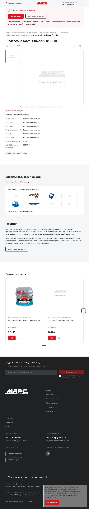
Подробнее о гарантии (16, 249)
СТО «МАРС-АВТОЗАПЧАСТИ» (27, 477)
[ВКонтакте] (72, 48)
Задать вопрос (13, 460)
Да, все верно (16, 16)
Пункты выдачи (52, 403)
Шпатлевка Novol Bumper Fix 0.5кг (61, 320)
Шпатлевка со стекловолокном (19, 317)
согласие (68, 376)
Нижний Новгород (22, 182)
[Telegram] (68, 48)
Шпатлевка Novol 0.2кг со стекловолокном (24, 320)
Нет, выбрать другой (36, 16)
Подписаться (71, 372)
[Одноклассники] (75, 48)
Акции (48, 390)
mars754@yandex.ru (56, 437)
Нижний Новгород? (27, 10)
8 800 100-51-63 (68, 4)
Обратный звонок (15, 454)
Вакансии (9, 422)
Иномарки (50, 407)
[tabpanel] (24, 311)
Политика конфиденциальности (17, 484)
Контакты (49, 411)
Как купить (50, 395)
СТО (7, 426)
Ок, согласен (52, 502)
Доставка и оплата (53, 399)
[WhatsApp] (79, 48)
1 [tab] (44, 345)
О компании (10, 418)
